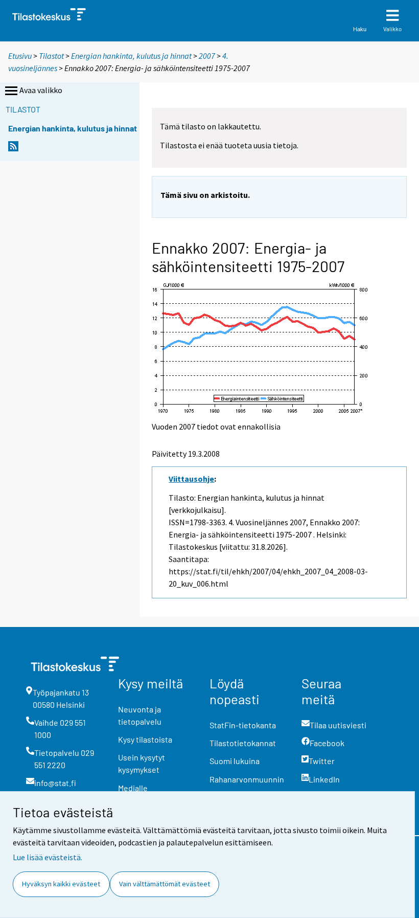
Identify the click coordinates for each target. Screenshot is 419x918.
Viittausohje (191, 479)
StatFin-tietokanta (243, 725)
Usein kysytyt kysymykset (141, 763)
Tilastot (51, 56)
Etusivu (20, 56)
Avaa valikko (40, 90)
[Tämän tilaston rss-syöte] (13, 149)
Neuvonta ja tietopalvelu (139, 715)
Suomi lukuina (235, 761)
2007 (207, 56)
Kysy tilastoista (145, 739)
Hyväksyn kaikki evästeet (61, 883)
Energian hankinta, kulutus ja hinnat (131, 56)
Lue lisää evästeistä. (47, 857)
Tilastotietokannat (243, 743)
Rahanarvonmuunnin (247, 779)
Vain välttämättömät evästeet (164, 883)
